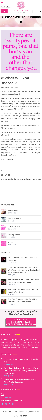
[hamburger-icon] (35, 11)
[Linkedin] (12, 403)
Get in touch (6, 398)
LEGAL (16, 416)
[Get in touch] (2, 394)
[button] (2, 175)
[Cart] (40, 11)
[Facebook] (2, 403)
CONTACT (23, 416)
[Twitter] (9, 403)
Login (4, 11)
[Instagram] (6, 403)
